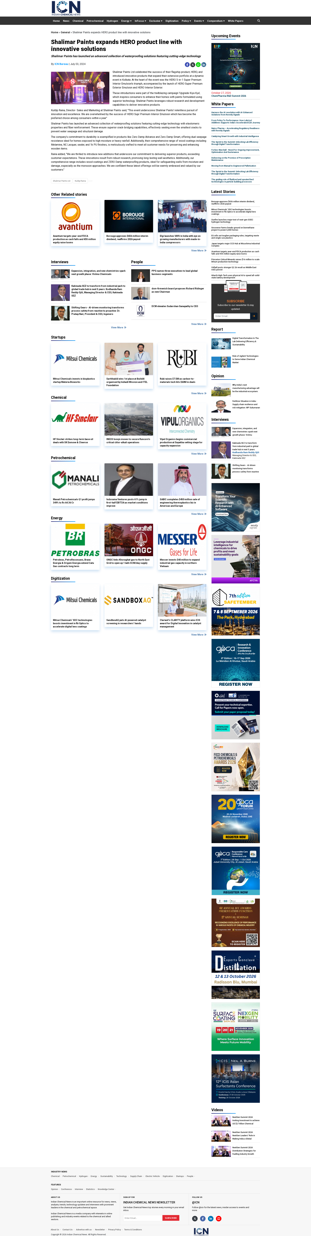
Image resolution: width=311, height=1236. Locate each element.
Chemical (78, 20)
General (65, 32)
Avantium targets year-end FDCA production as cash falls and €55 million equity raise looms (74, 239)
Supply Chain (136, 1176)
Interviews (59, 262)
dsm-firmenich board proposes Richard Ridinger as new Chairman (178, 290)
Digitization (172, 20)
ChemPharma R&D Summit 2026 (228, 94)
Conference (66, 1189)
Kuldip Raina (80, 181)
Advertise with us (84, 1230)
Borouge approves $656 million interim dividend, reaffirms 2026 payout (127, 238)
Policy (186, 20)
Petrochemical (95, 20)
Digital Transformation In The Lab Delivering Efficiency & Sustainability (245, 341)
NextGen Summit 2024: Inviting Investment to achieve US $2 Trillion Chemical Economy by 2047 (245, 1120)
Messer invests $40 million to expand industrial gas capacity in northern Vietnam (180, 563)
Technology (121, 1176)
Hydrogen (112, 20)
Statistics (90, 1189)
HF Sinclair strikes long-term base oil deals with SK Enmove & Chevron (73, 441)
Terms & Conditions (133, 1230)
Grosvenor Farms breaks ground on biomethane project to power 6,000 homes (232, 229)
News (66, 20)
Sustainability (106, 1176)
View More (197, 250)
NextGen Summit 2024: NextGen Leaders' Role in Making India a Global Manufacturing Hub (243, 1135)
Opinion (54, 1189)
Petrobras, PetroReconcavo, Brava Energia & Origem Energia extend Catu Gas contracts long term (73, 563)
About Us (55, 1230)
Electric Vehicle (153, 1176)
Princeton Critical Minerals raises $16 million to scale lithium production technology (235, 260)
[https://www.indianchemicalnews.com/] (210, 1231)
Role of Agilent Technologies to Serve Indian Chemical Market (245, 359)
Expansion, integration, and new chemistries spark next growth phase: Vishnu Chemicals (98, 272)
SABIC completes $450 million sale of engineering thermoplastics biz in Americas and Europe (180, 502)
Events (198, 20)
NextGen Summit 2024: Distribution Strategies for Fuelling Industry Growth (244, 1150)
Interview (79, 1189)
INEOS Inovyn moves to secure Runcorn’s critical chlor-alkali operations (128, 441)
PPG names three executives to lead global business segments (175, 272)
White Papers (235, 20)
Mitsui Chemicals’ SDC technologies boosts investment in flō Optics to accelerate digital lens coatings (72, 623)
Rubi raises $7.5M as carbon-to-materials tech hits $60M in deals (177, 380)
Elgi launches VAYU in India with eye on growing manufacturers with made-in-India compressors (180, 239)
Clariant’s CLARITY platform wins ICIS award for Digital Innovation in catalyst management (180, 623)
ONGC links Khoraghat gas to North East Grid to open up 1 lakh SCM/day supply (128, 561)
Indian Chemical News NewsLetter (149, 1202)
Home (56, 20)
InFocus (140, 20)
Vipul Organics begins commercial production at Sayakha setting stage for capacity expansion (181, 442)
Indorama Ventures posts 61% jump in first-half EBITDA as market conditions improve (127, 502)
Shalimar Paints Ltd (61, 181)
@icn (195, 1202)
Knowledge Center (106, 1189)
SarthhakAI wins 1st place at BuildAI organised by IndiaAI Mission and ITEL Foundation (127, 382)
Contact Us (68, 1230)
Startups (180, 1176)
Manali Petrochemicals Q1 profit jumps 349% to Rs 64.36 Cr (74, 501)
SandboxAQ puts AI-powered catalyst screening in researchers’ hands (126, 622)
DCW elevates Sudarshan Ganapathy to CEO (175, 306)
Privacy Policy (114, 1230)
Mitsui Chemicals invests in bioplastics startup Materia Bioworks (74, 380)
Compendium (215, 20)
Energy (125, 20)
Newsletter (100, 1230)
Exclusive (155, 20)
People (137, 262)
